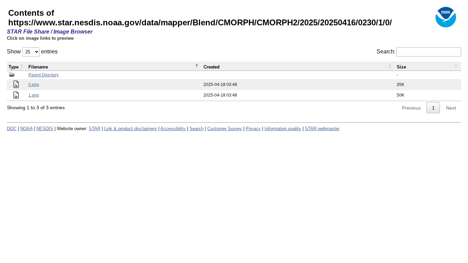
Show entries (32, 51)
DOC (11, 128)
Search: (386, 51)
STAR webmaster (322, 128)
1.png (33, 95)
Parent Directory (43, 75)
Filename (38, 67)
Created (212, 67)
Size (401, 67)
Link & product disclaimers (130, 128)
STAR (94, 128)
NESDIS (44, 128)
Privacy (253, 128)
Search (196, 128)
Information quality (282, 128)
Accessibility (173, 128)
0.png (33, 84)
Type (14, 67)
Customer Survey (224, 128)
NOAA (26, 128)
